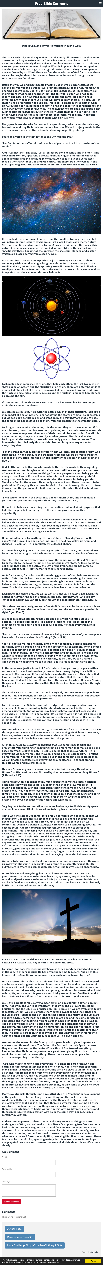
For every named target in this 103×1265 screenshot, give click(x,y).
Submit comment (11, 1201)
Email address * (9, 1169)
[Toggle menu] (100, 3)
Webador (94, 1252)
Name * (5, 1157)
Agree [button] (93, 1261)
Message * (6, 1181)
